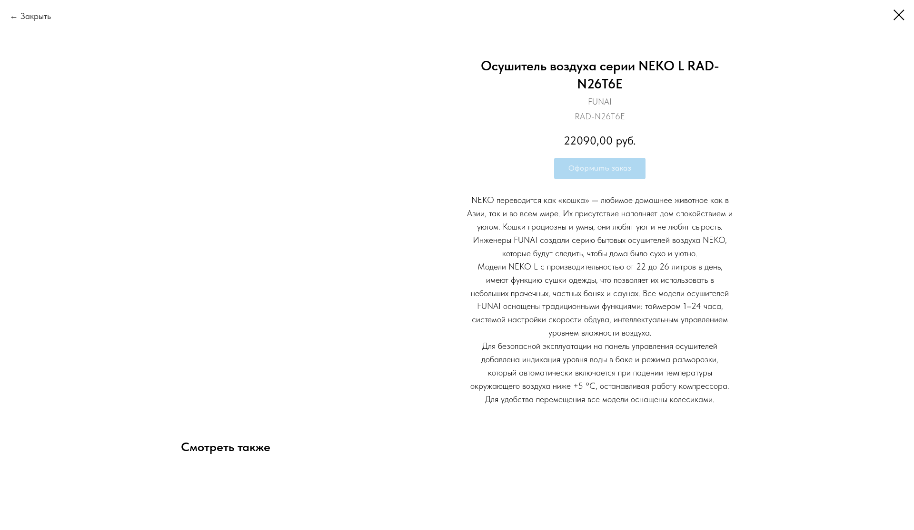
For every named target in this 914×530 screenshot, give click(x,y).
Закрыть (35, 16)
